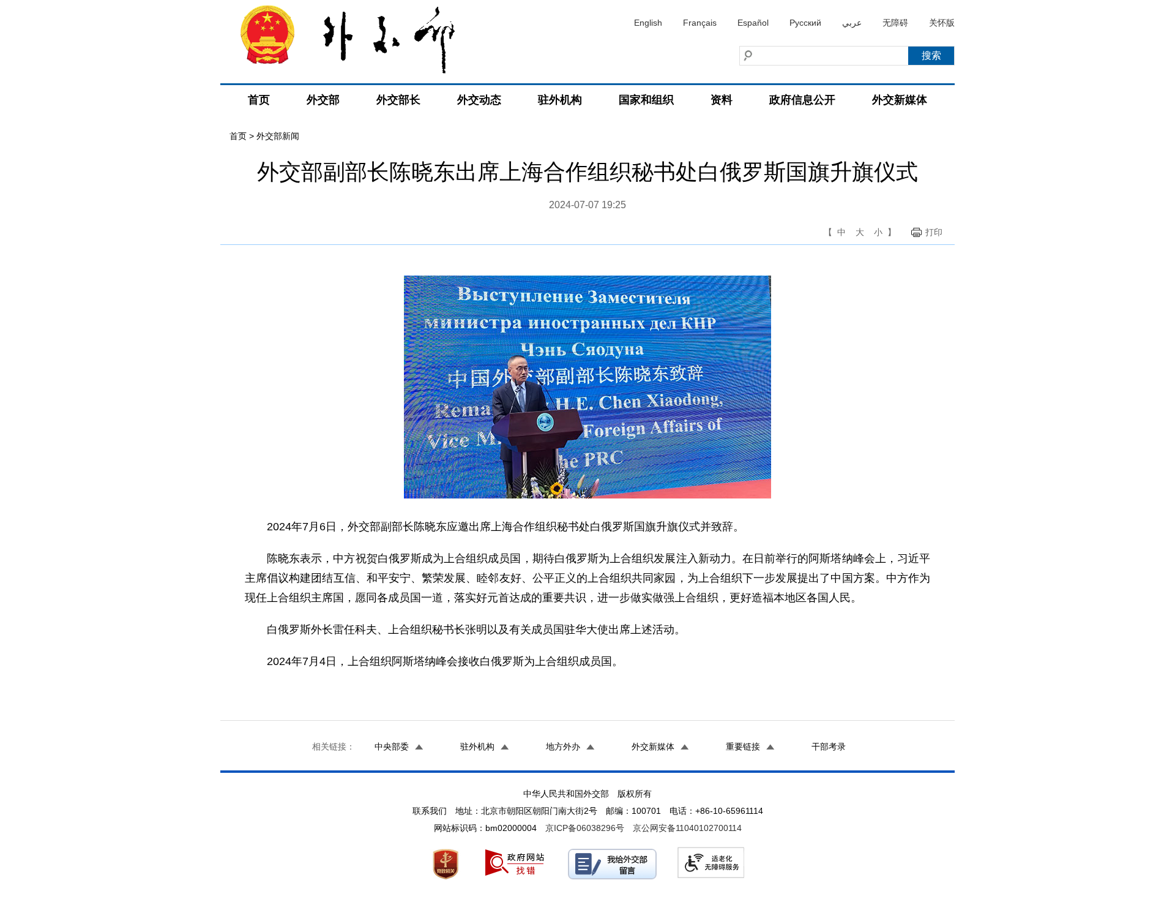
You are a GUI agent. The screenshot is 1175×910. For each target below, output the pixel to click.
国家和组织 (646, 100)
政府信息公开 (802, 100)
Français (700, 23)
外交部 (323, 100)
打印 (933, 232)
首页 (259, 100)
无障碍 (895, 23)
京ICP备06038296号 (584, 828)
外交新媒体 (899, 100)
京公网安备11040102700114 (687, 828)
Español (753, 23)
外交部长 (398, 100)
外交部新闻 (277, 136)
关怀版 (942, 23)
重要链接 (743, 746)
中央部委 (392, 746)
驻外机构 (560, 100)
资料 (722, 100)
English (648, 23)
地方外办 (563, 746)
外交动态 (479, 100)
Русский (805, 23)
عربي (852, 23)
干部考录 (828, 746)
